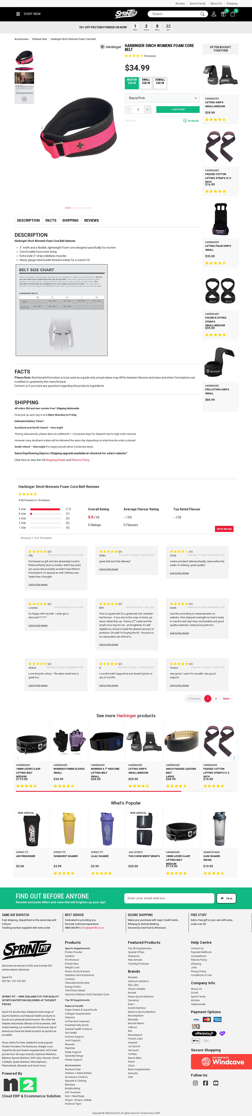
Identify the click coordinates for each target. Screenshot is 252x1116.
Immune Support (74, 1036)
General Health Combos (78, 1029)
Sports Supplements (77, 948)
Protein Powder (73, 952)
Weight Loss (72, 967)
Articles (180, 3)
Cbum (131, 1065)
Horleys (132, 1053)
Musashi (133, 977)
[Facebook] (206, 1083)
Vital (130, 1076)
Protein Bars (72, 963)
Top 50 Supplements (77, 1000)
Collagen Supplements (78, 1013)
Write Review (224, 528)
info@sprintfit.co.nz (93, 927)
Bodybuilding (72, 1088)
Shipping (232, 3)
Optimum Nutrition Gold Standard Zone (87, 994)
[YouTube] (215, 1083)
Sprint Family (198, 3)
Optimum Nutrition (138, 981)
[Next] (234, 757)
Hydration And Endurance (79, 975)
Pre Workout (72, 959)
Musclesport (135, 1034)
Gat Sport (133, 1050)
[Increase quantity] (147, 109)
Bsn (130, 1030)
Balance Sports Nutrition (142, 1011)
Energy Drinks (73, 986)
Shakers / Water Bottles (78, 1073)
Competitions (198, 956)
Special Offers (136, 952)
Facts (51, 220)
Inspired (132, 1042)
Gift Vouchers (73, 1092)
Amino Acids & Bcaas (77, 971)
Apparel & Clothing (75, 1080)
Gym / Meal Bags (74, 1096)
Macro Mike (134, 1057)
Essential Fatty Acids (77, 1025)
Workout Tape (73, 1103)
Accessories (22, 39)
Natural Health (74, 1005)
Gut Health (71, 1032)
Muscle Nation (136, 1023)
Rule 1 (131, 1004)
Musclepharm (136, 1015)
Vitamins (70, 1017)
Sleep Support (73, 1052)
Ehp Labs (133, 984)
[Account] (214, 14)
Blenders (70, 1084)
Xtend (131, 1061)
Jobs (194, 967)
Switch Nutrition (137, 1007)
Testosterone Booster (77, 982)
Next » (227, 698)
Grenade (133, 1073)
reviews (150, 55)
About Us (216, 3)
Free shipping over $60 (31, 3)
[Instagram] (196, 1083)
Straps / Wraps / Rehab (78, 1099)
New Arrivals (135, 959)
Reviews (91, 220)
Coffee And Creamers (77, 1021)
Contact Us (197, 948)
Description (28, 220)
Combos (70, 979)
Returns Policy (199, 959)
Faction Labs (135, 1038)
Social (194, 992)
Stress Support (73, 1059)
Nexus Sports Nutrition (141, 996)
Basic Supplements (139, 1069)
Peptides (70, 1048)
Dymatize (133, 1000)
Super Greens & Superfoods (81, 1009)
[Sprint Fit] (126, 14)
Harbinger (126, 715)
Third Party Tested (75, 990)
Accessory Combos (76, 1076)
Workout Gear (39, 39)
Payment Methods (201, 952)
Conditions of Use (201, 975)
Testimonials (198, 1004)
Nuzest (132, 992)
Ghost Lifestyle (136, 988)
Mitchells (133, 1019)
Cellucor (132, 1027)
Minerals (70, 1044)
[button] (28, 14)
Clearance (133, 956)
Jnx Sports (134, 1046)
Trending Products (138, 963)
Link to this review (38, 584)
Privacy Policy (198, 971)
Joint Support (73, 1040)
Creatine (69, 956)
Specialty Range (74, 1055)
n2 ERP (157, 1113)
